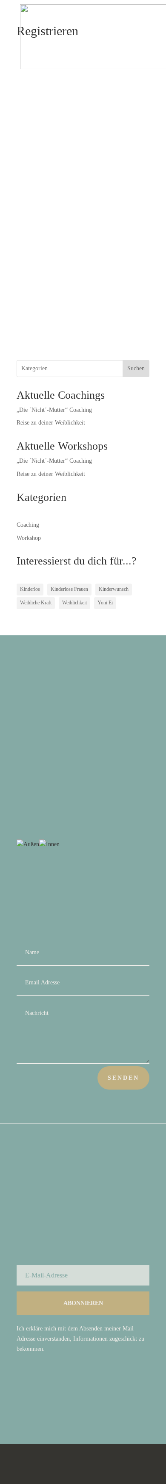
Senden (123, 1078)
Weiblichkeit (74, 603)
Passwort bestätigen (47, 245)
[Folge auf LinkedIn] (142, 1399)
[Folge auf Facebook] (108, 1399)
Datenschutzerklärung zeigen (55, 288)
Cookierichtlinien (36, 1464)
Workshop (29, 538)
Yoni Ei (105, 603)
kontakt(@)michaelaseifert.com (111, 796)
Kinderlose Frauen (69, 589)
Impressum (127, 1456)
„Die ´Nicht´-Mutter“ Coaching (54, 410)
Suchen (136, 368)
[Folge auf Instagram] (125, 1399)
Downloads (121, 1464)
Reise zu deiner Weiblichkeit (51, 422)
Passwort (33, 208)
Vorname (30, 98)
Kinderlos (30, 589)
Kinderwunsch (114, 589)
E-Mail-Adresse (38, 171)
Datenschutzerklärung (81, 1464)
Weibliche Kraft (36, 603)
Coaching (28, 525)
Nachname (31, 134)
